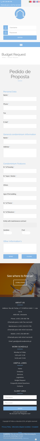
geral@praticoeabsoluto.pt (22, 341)
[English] (34, 1)
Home (4, 57)
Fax (4, 113)
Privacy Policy (6, 427)
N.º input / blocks (9, 176)
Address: (5, 308)
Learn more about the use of (12, 437)
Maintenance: (13, 326)
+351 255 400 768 (11, 3)
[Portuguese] (30, 1)
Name (5, 95)
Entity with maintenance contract (14, 221)
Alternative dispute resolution (21, 427)
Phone (6, 104)
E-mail (6, 122)
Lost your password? (20, 412)
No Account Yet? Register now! (20, 413)
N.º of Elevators (9, 212)
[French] (38, 1)
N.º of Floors (8, 203)
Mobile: (13, 334)
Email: (11, 341)
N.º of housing (8, 167)
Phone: (13, 319)
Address (6, 147)
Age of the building (9, 194)
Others (5, 185)
